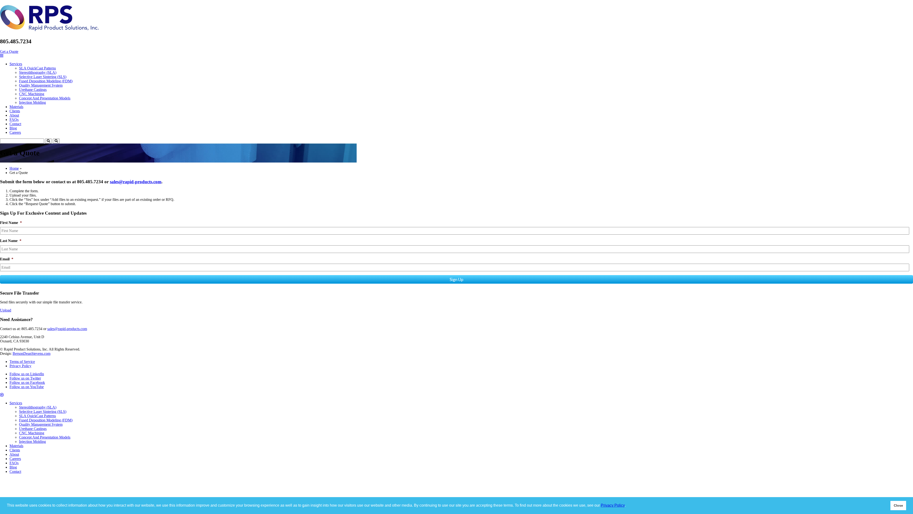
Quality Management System (41, 85)
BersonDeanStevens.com (31, 353)
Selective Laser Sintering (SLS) (42, 77)
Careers (15, 132)
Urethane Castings (33, 90)
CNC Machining (31, 94)
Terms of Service (22, 362)
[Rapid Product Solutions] (49, 28)
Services (16, 64)
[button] (627, 506)
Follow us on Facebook (27, 383)
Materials (16, 107)
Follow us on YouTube (27, 387)
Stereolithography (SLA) (37, 72)
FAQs (14, 120)
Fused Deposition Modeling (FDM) (46, 81)
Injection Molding (32, 102)
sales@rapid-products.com (135, 181)
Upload (5, 310)
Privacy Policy (613, 505)
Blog (13, 128)
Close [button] (898, 505)
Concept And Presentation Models (44, 98)
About (14, 115)
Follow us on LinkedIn (27, 374)
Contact (15, 124)
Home (14, 168)
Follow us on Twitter (25, 378)
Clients (15, 111)
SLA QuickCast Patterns (37, 68)
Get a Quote (9, 51)
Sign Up (456, 279)
